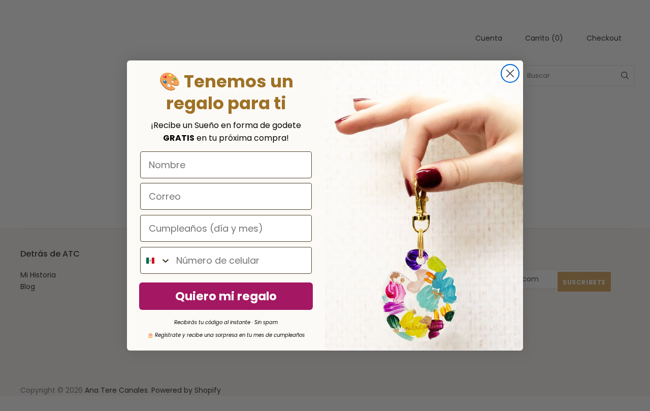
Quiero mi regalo (226, 296)
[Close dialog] (510, 73)
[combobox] (156, 260)
